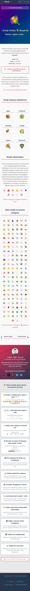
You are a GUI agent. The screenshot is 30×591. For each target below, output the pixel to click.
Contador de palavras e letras (15, 485)
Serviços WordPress (19, 371)
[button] (27, 2)
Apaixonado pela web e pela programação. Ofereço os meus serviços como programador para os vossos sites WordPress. (15, 364)
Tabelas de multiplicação (15, 534)
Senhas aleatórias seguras (15, 473)
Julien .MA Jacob (15, 357)
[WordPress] (21, 375)
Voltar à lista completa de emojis (16, 90)
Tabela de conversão (15, 546)
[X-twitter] (9, 375)
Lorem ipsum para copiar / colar (15, 496)
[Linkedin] (17, 375)
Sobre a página (9, 371)
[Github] (13, 375)
